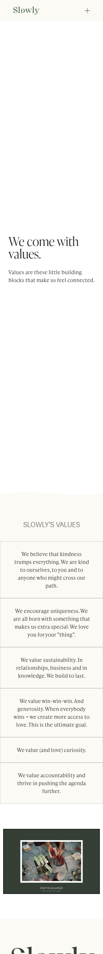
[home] (31, 10)
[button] (87, 10)
